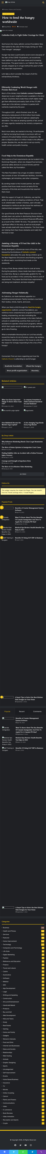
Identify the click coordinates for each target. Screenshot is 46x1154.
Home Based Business (10, 1079)
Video (5, 1106)
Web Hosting (7, 1056)
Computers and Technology (12, 948)
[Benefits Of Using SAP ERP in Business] (7, 616)
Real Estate (7, 1025)
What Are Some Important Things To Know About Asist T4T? (12, 402)
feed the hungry (34, 366)
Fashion (5, 958)
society (36, 370)
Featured (6, 938)
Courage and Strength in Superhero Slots (16, 461)
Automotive (7, 975)
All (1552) (23, 474)
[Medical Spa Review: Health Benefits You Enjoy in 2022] (7, 530)
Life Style (6, 951)
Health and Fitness (9, 931)
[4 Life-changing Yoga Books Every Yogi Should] (34, 415)
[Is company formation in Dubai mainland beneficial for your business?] (34, 392)
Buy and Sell (7, 1012)
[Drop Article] (10, 2)
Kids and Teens (8, 1019)
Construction (7, 998)
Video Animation (8, 1116)
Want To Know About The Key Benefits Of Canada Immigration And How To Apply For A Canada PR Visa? (28, 519)
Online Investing (8, 1093)
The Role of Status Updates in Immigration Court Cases (21, 447)
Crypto (5, 1123)
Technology (7, 944)
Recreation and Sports (10, 1120)
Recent (21, 711)
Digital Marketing (9, 954)
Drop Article (7, 26)
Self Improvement (9, 1073)
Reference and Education (11, 961)
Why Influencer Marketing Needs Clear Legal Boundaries (22, 442)
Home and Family (9, 1032)
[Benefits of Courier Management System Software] (7, 511)
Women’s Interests (9, 1039)
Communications (9, 1103)
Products (6, 1008)
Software (6, 978)
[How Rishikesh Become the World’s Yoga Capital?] (12, 415)
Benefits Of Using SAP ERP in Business (29, 538)
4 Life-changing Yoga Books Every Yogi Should (34, 424)
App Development (9, 988)
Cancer (5, 1096)
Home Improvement (10, 941)
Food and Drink (8, 1042)
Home (6, 9)
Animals (5, 1059)
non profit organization (17, 370)
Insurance (6, 1083)
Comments (37, 711)
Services (6, 934)
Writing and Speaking (10, 995)
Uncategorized (8, 1069)
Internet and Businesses (11, 1046)
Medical (5, 981)
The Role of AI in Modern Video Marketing (17, 467)
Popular (7, 711)
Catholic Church (8, 359)
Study (5, 1022)
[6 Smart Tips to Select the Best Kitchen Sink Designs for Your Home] (7, 700)
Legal (5, 992)
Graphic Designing (9, 1062)
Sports (5, 1066)
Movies (5, 1089)
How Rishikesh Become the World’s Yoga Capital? (11, 424)
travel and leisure (9, 1005)
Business (6, 927)
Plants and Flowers (9, 1099)
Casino (5, 971)
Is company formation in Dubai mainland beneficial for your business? (33, 402)
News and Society (15, 9)
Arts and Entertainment (11, 1002)
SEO (4, 985)
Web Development (9, 1015)
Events (5, 1076)
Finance (5, 965)
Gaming (5, 1029)
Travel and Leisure (9, 968)
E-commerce (7, 1110)
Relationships (7, 1052)
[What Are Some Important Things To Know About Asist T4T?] (12, 392)
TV (4, 1086)
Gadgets (6, 1035)
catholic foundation (14, 366)
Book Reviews (8, 1113)
